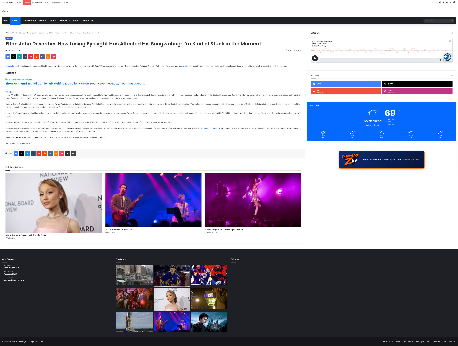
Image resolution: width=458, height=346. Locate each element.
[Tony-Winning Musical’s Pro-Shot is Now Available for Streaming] (209, 298)
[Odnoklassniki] (48, 56)
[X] (13, 56)
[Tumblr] (25, 56)
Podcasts (65, 21)
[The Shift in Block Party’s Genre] (153, 200)
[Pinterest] (30, 56)
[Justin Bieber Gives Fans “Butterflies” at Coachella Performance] (172, 276)
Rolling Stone (212, 128)
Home (6, 21)
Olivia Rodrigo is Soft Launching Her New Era (224, 230)
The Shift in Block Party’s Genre (118, 230)
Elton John (9, 66)
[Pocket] (53, 56)
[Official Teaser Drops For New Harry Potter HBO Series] (209, 322)
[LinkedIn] (19, 56)
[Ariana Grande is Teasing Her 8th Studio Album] (53, 203)
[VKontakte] (42, 56)
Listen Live (88, 21)
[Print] (73, 153)
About (76, 21)
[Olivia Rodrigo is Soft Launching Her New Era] (253, 200)
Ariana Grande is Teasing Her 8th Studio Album (25, 235)
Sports (42, 21)
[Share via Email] (67, 153)
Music (15, 21)
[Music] (5, 11)
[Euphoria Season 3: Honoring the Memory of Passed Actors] (134, 298)
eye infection (186, 66)
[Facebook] (7, 56)
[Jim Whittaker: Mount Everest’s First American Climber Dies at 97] (209, 275)
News (53, 21)
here (28, 143)
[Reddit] (36, 56)
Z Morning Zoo (29, 21)
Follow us (235, 259)
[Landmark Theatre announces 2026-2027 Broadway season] (134, 275)
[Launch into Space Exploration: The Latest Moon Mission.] (134, 322)
